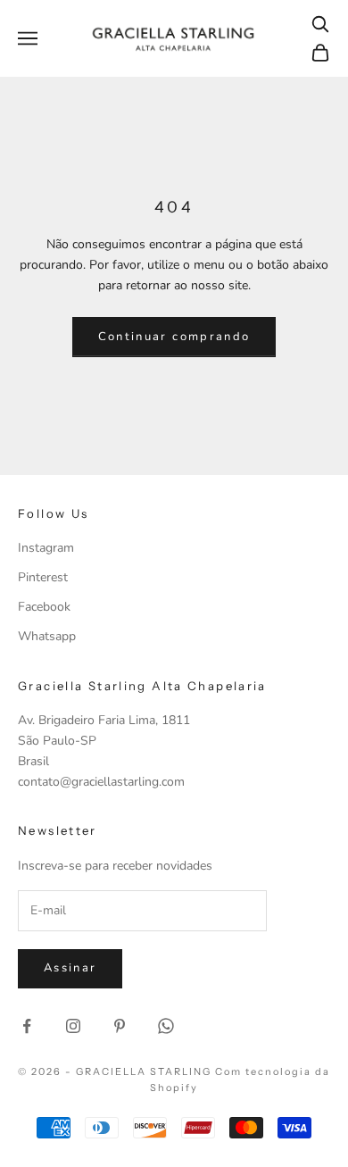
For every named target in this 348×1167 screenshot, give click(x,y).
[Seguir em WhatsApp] (166, 1026)
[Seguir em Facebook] (27, 1026)
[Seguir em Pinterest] (119, 1026)
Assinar (70, 968)
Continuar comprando (174, 337)
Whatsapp (47, 636)
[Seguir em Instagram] (73, 1026)
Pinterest (43, 577)
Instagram (46, 547)
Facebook (44, 606)
